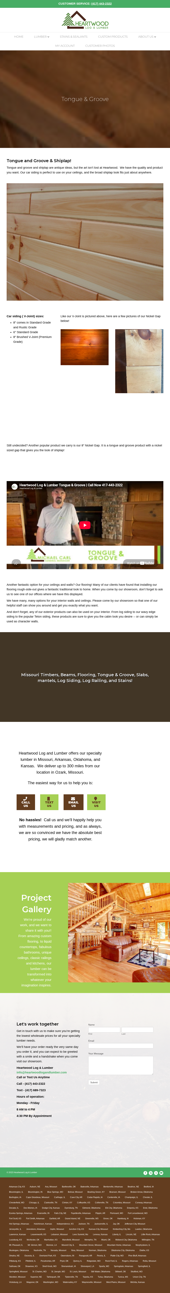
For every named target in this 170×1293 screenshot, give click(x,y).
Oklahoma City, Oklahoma (123, 1250)
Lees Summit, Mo (80, 1234)
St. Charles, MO (39, 1271)
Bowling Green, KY (96, 1192)
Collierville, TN (101, 1202)
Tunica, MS (123, 1277)
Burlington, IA (15, 1197)
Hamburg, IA (123, 1218)
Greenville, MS (91, 1218)
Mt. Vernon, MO (35, 1245)
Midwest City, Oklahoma (126, 1240)
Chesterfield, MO (16, 1202)
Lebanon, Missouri (59, 1234)
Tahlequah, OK (53, 1277)
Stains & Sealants (73, 36)
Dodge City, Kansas (51, 1208)
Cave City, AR (76, 1197)
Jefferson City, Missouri (135, 1224)
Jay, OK (116, 1224)
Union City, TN (139, 1277)
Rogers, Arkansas (130, 1261)
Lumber (40, 36)
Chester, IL (148, 1197)
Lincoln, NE (131, 1234)
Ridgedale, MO (93, 1261)
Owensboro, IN (67, 1256)
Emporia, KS (132, 1208)
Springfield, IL (144, 1266)
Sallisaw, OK (14, 1266)
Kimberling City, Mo (121, 1229)
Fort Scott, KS (15, 1218)
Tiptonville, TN (71, 1277)
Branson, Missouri (117, 1192)
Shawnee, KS (31, 1266)
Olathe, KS (144, 1250)
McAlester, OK (33, 1240)
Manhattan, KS (50, 1240)
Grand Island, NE (72, 1218)
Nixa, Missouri (77, 1250)
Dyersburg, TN (71, 1208)
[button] (26, 802)
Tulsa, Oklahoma (105, 1277)
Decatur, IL (14, 1208)
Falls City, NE (60, 1213)
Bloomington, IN (35, 1192)
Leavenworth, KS (38, 1234)
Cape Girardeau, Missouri (37, 1197)
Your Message (95, 1053)
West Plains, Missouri (116, 1282)
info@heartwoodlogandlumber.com (42, 1072)
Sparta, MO (104, 1266)
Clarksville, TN (50, 1202)
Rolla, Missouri (149, 1261)
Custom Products (113, 36)
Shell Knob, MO (49, 1266)
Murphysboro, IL (143, 1245)
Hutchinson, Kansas (43, 1224)
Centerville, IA (113, 1197)
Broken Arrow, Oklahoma (141, 1192)
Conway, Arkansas (143, 1202)
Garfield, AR (54, 1218)
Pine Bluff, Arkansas (137, 1256)
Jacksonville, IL (101, 1224)
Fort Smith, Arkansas (35, 1218)
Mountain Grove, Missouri (90, 1245)
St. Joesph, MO (58, 1271)
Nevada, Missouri (58, 1250)
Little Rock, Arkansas (150, 1234)
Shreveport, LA (87, 1266)
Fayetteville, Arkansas (81, 1213)
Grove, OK (108, 1218)
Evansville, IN (43, 1213)
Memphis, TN (90, 1240)
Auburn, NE (35, 1187)
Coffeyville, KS (83, 1202)
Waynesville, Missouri (91, 1282)
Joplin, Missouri (57, 1229)
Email (91, 1040)
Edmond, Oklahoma (91, 1208)
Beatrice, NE (133, 1187)
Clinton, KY (67, 1202)
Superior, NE (36, 1277)
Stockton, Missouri (17, 1277)
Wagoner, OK (32, 1282)
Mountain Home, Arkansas (119, 1245)
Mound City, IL (68, 1245)
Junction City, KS (76, 1229)
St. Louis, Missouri (78, 1271)
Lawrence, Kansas (17, 1234)
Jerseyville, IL (15, 1229)
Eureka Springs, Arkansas (20, 1213)
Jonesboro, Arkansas (35, 1229)
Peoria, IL (101, 1256)
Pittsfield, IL (31, 1261)
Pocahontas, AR (48, 1261)
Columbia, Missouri (121, 1202)
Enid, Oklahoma (150, 1208)
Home (18, 36)
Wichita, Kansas (137, 1282)
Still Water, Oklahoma (100, 1271)
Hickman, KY (139, 1218)
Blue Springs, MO (55, 1192)
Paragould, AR (85, 1256)
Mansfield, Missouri (71, 1240)
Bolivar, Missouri (75, 1192)
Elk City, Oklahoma (113, 1208)
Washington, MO (50, 1282)
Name (91, 1024)
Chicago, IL (34, 1202)
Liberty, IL (116, 1234)
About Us (145, 36)
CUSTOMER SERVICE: (85, 3)
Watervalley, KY (70, 1282)
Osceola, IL (29, 1256)
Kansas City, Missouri (98, 1229)
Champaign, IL (131, 1197)
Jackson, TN (83, 1224)
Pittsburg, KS (15, 1261)
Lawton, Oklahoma (143, 1229)
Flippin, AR (100, 1213)
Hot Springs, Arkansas (19, 1224)
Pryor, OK (64, 1261)
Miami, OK (106, 1240)
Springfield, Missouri (18, 1271)
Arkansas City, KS (17, 1187)
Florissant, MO (116, 1213)
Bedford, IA (149, 1187)
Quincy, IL (77, 1261)
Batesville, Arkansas (90, 1187)
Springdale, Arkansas (123, 1266)
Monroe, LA (51, 1245)
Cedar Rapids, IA (95, 1197)
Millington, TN (148, 1240)
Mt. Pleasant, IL (16, 1245)
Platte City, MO (117, 1256)
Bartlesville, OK (69, 1187)
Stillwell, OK (120, 1271)
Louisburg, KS (15, 1240)
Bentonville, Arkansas (113, 1187)
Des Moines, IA (30, 1208)
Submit (94, 1082)
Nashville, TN (40, 1250)
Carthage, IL (59, 1197)
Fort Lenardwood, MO (137, 1213)
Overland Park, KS (47, 1256)
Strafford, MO (136, 1271)
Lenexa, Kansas (100, 1234)
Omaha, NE (14, 1256)
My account (65, 45)
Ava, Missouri (51, 1187)
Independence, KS (65, 1224)
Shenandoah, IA (68, 1266)
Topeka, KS (88, 1277)
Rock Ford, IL (111, 1261)
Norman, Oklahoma (97, 1250)
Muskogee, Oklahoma (19, 1250)
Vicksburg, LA (15, 1282)
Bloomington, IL (16, 1192)
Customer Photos (100, 45)
